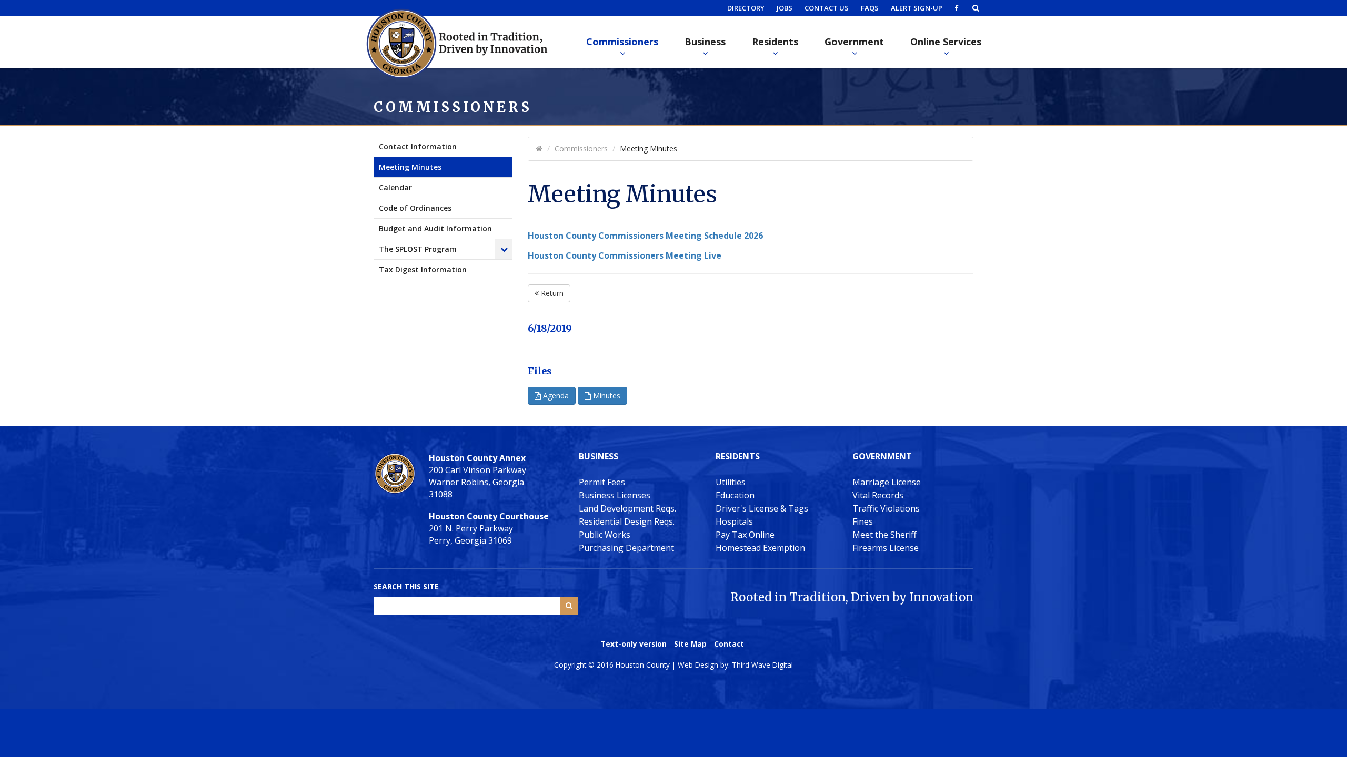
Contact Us (827, 8)
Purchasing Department (626, 548)
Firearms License (885, 548)
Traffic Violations (886, 508)
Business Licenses (614, 495)
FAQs (870, 8)
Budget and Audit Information (435, 228)
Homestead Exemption (760, 548)
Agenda (555, 396)
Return (551, 293)
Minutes (605, 396)
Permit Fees (602, 482)
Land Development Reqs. (627, 508)
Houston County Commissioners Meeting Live (624, 255)
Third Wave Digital (762, 665)
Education (735, 495)
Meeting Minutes (410, 167)
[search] (975, 8)
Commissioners (622, 41)
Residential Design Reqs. (627, 521)
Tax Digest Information (423, 269)
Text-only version (634, 644)
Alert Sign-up (916, 8)
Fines (862, 521)
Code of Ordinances (415, 208)
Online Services (945, 41)
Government (854, 41)
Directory (746, 8)
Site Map (690, 644)
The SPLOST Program (418, 249)
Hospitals (734, 521)
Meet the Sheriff (884, 534)
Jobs (784, 8)
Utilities (731, 482)
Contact (729, 644)
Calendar (395, 187)
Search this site (406, 586)
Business (705, 41)
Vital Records (877, 495)
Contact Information (418, 146)
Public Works (604, 534)
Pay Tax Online (745, 534)
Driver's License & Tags (762, 508)
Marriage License (886, 482)
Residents (775, 41)
